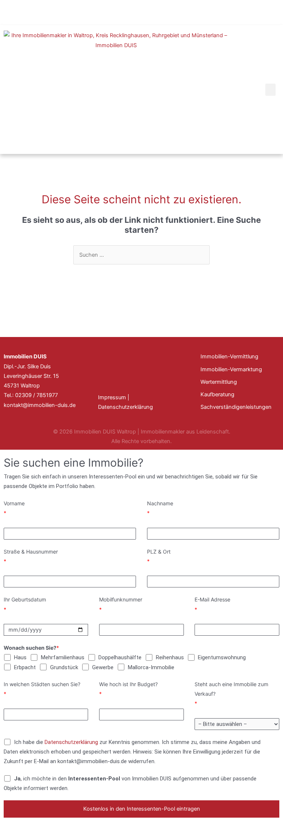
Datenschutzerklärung (125, 407)
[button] (270, 90)
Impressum (112, 397)
